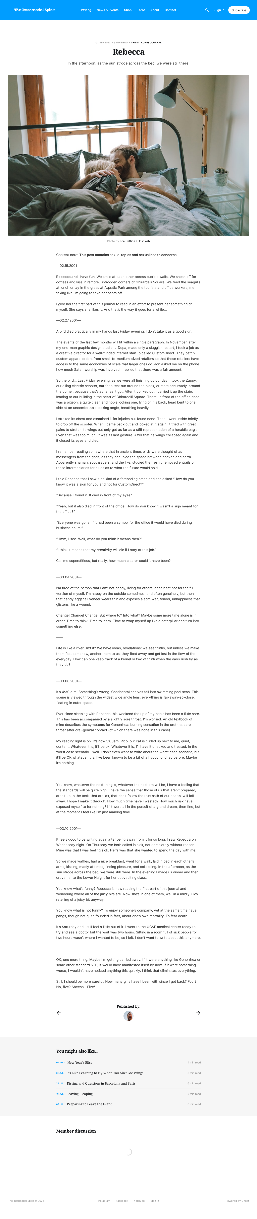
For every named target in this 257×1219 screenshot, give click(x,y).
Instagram (104, 1200)
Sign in (219, 10)
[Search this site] (207, 10)
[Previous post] (58, 1013)
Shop (128, 10)
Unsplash (144, 241)
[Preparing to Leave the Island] (128, 1104)
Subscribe (239, 10)
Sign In (155, 1200)
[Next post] (198, 1013)
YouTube (139, 1200)
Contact (170, 10)
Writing (86, 10)
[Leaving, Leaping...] (128, 1094)
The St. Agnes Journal (146, 42)
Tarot (141, 10)
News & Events (107, 10)
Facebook (122, 1200)
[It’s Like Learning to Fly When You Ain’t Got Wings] (128, 1073)
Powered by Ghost (237, 1200)
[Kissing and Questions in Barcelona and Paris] (128, 1083)
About (154, 10)
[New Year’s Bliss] (128, 1062)
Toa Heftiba (127, 241)
